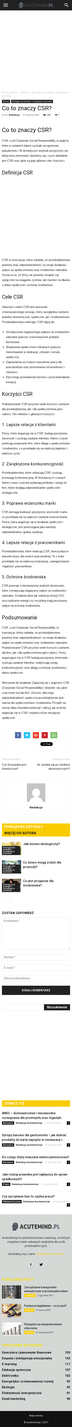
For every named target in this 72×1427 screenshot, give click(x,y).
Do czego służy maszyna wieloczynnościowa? (35, 1157)
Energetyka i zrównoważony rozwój (27, 1381)
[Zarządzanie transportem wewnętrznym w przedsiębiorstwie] (11, 1292)
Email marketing (13, 1399)
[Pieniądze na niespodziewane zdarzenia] (11, 1329)
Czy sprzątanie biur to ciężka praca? (28, 1196)
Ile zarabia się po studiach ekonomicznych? (53, 766)
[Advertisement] (36, 50)
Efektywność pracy (12, 1201)
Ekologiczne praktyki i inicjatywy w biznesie (32, 101)
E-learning (9, 1364)
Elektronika (10, 1375)
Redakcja (14, 114)
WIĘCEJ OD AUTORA (20, 833)
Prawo (6, 1184)
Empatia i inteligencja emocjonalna (27, 1358)
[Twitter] (41, 1265)
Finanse (29, 1310)
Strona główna (9, 92)
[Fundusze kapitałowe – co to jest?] (11, 1310)
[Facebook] (31, 1265)
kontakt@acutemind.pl (50, 1254)
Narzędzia (8, 1123)
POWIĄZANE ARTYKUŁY (23, 826)
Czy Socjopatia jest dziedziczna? (14, 766)
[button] (66, 5)
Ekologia (8, 1387)
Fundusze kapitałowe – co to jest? (45, 1305)
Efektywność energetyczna (21, 1393)
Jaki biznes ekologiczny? (41, 844)
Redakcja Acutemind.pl (29, 1122)
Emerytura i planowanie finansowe (26, 1352)
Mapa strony (36, 1415)
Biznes (6, 101)
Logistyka (30, 1295)
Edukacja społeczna (16, 1370)
